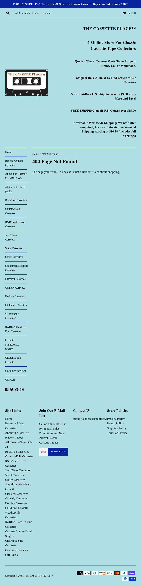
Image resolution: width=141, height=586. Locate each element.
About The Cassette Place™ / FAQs (16, 176)
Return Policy (115, 423)
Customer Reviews (15, 370)
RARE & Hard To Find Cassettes (15, 329)
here (90, 172)
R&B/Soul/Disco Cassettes (14, 224)
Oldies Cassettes (14, 256)
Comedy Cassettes (15, 287)
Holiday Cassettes (15, 296)
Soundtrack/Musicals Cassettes (16, 268)
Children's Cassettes (16, 305)
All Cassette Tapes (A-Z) (15, 189)
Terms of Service (117, 433)
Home (8, 152)
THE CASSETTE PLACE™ (38, 576)
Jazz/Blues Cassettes (11, 237)
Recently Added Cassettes (14, 163)
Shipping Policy (117, 428)
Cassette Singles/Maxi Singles (12, 344)
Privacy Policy (116, 418)
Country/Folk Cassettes (12, 211)
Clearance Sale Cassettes (13, 360)
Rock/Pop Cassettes (16, 200)
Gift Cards (11, 379)
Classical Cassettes (15, 278)
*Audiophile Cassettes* (12, 316)
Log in (35, 12)
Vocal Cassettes (13, 248)
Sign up (47, 12)
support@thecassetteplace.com (92, 418)
